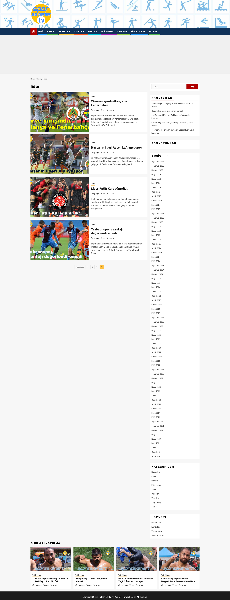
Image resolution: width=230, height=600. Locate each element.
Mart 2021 (155, 443)
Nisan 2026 (156, 179)
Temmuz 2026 (157, 166)
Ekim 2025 (155, 205)
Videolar (122, 31)
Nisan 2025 (156, 231)
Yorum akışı (156, 531)
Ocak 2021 (156, 452)
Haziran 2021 (157, 430)
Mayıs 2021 (156, 434)
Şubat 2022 (156, 395)
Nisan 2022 (156, 387)
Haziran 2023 (157, 326)
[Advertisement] (115, 55)
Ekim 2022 (155, 361)
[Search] (197, 31)
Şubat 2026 (156, 187)
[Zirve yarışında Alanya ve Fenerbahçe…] (59, 112)
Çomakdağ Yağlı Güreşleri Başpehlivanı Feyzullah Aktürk (178, 580)
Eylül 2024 (155, 261)
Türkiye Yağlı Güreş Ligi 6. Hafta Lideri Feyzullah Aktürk (50, 580)
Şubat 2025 (156, 239)
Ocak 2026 (156, 192)
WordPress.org (158, 535)
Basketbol (64, 31)
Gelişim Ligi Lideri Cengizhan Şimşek (167, 111)
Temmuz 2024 (157, 270)
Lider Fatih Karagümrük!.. (109, 188)
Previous (80, 267)
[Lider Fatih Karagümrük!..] (59, 197)
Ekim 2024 (155, 257)
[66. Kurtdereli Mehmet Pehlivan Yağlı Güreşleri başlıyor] (136, 559)
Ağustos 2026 (157, 161)
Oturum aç (156, 522)
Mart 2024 (155, 287)
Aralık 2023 (156, 300)
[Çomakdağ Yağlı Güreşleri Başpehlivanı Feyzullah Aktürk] (179, 559)
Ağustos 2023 (157, 317)
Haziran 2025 (157, 222)
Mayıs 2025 (156, 226)
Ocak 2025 (156, 244)
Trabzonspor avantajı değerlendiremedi (107, 231)
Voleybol (79, 31)
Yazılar (153, 31)
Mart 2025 (155, 235)
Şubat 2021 (156, 447)
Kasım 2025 (156, 200)
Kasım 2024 (156, 252)
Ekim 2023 (155, 309)
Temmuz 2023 (157, 322)
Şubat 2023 (156, 343)
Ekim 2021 (155, 413)
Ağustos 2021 (157, 421)
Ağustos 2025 (157, 213)
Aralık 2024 (156, 248)
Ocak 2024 (156, 296)
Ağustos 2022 (157, 369)
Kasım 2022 (156, 356)
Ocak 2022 (156, 400)
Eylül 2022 (155, 365)
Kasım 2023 (156, 304)
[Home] (33, 32)
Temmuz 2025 (157, 218)
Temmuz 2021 (157, 426)
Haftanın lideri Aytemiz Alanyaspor (116, 147)
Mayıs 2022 (156, 382)
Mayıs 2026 (156, 174)
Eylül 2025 (155, 209)
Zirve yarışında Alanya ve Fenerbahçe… (109, 103)
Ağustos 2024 (157, 265)
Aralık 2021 (156, 404)
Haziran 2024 (157, 274)
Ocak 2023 (156, 348)
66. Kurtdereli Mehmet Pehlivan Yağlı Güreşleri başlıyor (135, 580)
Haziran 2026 (157, 170)
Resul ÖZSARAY (108, 110)
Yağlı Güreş (107, 31)
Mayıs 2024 (156, 278)
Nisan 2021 (156, 439)
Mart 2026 (155, 183)
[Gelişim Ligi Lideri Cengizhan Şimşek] (93, 559)
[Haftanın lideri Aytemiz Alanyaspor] (59, 154)
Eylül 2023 (155, 313)
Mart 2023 (155, 339)
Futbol (51, 31)
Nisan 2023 (156, 335)
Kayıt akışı (155, 527)
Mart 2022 (155, 391)
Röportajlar (138, 31)
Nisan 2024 (156, 283)
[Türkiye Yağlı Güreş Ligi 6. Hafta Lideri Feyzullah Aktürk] (50, 559)
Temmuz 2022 (157, 374)
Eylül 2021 (155, 417)
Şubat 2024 (156, 291)
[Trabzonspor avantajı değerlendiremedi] (59, 240)
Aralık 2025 (156, 196)
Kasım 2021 (156, 408)
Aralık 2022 (156, 352)
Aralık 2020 (156, 456)
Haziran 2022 (157, 378)
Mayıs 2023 (156, 330)
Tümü (40, 31)
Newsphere (128, 597)
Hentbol (92, 31)
